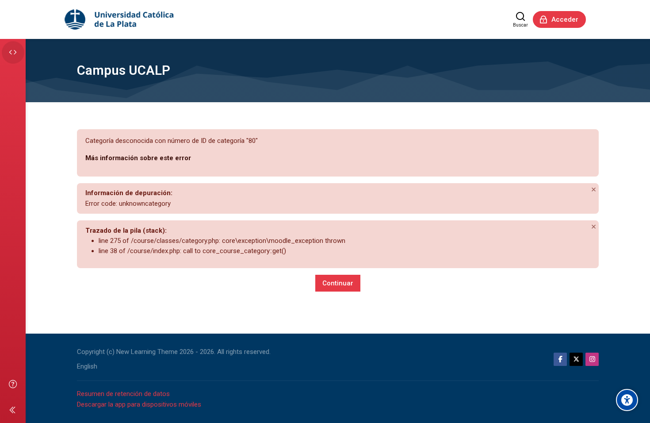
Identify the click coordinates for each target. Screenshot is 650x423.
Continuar (337, 283)
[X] (576, 359)
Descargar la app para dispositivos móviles (139, 404)
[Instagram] (592, 359)
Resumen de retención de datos (123, 394)
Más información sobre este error (138, 158)
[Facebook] (560, 359)
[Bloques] (13, 52)
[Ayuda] (13, 384)
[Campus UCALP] (120, 19)
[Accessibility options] (627, 400)
